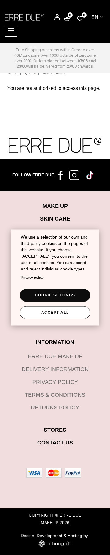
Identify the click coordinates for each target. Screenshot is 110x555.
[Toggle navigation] (11, 31)
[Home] (24, 17)
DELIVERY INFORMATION (55, 369)
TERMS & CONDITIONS (55, 395)
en (94, 17)
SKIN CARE (55, 219)
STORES (55, 430)
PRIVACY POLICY (55, 382)
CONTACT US (55, 443)
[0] (79, 18)
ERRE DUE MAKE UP (55, 356)
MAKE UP (55, 206)
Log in (53, 17)
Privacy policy (32, 277)
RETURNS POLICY (55, 408)
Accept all (55, 312)
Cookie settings (55, 295)
